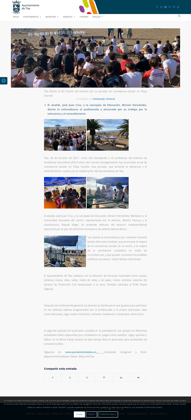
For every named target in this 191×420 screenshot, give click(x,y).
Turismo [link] (84, 16)
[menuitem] (179, 16)
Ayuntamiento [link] (31, 16)
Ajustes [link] (91, 415)
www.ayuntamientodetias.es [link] (80, 352)
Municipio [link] (51, 16)
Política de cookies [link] (108, 415)
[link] (3, 80)
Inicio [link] (16, 16)
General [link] (110, 99)
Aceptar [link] (79, 415)
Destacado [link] (99, 99)
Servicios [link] (68, 16)
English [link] (97, 16)
